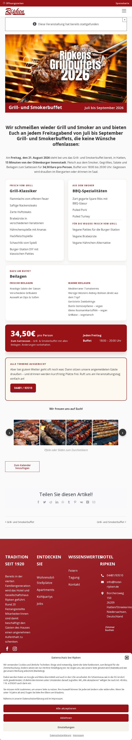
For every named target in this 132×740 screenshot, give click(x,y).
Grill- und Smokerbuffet (20, 522)
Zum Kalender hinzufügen (22, 467)
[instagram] (15, 649)
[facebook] (7, 649)
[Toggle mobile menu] (124, 10)
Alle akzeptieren (66, 708)
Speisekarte (122, 3)
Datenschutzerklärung (60, 735)
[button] (127, 657)
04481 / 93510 (23, 388)
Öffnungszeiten (15, 3)
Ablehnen (66, 717)
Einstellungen (66, 727)
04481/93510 (115, 575)
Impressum (78, 735)
